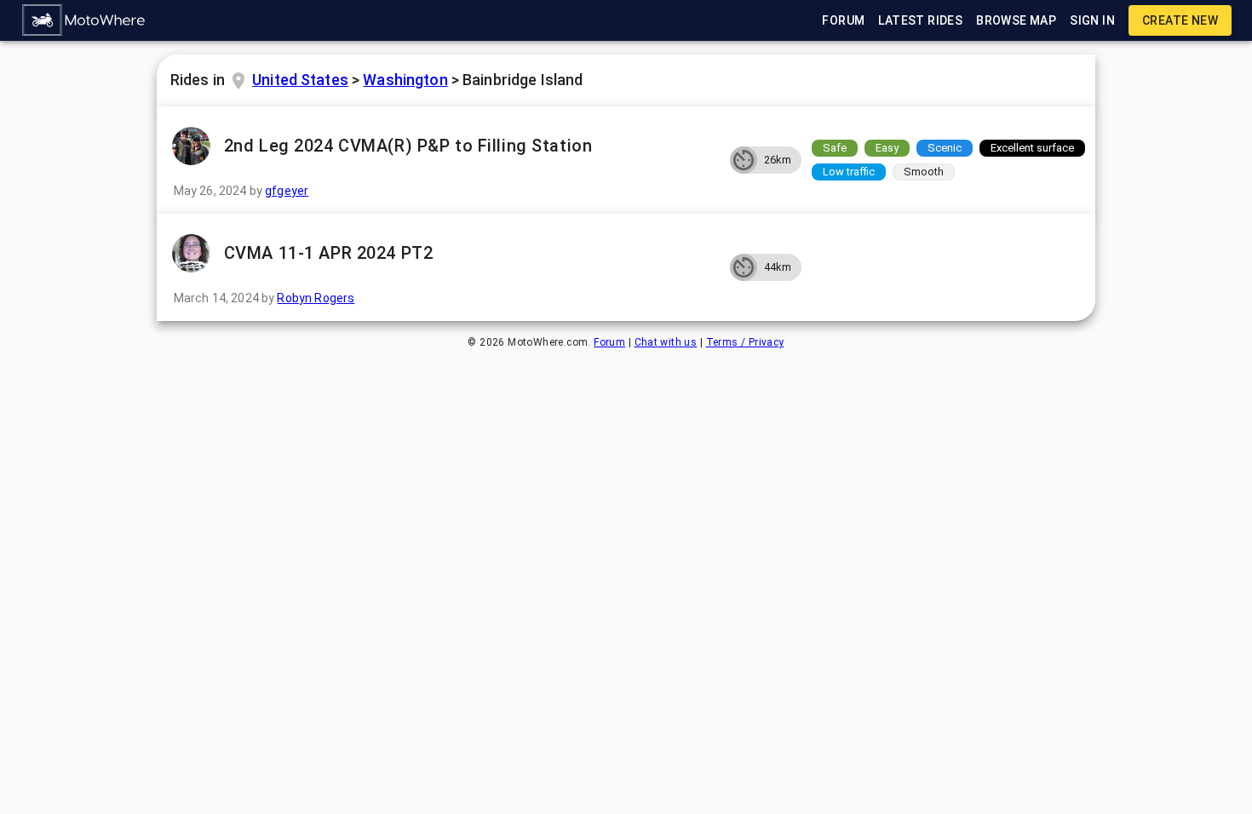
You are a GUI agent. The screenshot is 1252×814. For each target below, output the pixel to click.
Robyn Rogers (315, 298)
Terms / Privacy (745, 342)
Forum (609, 342)
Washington (405, 80)
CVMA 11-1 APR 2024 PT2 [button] (329, 253)
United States (300, 80)
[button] (84, 20)
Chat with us (666, 342)
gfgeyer (286, 191)
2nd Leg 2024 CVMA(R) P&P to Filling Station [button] (408, 145)
